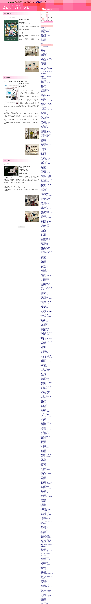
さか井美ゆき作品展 (44, 530)
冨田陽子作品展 (43, 260)
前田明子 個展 (43, 458)
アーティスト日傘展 (44, 492)
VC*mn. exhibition (44, 324)
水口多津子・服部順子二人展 (46, 173)
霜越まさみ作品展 (44, 326)
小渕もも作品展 (43, 54)
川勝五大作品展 (43, 379)
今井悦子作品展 (43, 406)
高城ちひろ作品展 (44, 53)
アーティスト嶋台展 (44, 114)
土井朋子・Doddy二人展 (45, 35)
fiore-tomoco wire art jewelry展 (46, 197)
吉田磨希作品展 (43, 440)
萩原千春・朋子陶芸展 (45, 557)
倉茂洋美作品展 (43, 166)
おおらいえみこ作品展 (45, 117)
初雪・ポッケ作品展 (44, 352)
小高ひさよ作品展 (44, 27)
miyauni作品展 (43, 420)
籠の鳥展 (42, 86)
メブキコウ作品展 (44, 281)
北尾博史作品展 (43, 216)
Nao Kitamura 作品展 (45, 92)
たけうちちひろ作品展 (45, 226)
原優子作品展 (43, 39)
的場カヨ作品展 (43, 397)
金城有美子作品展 (44, 599)
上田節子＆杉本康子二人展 (46, 184)
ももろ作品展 (43, 60)
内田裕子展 (43, 32)
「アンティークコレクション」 (46, 593)
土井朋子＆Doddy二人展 (45, 238)
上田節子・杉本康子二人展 (46, 103)
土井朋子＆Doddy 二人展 (45, 158)
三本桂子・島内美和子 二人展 (46, 341)
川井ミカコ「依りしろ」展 (46, 275)
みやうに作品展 (43, 245)
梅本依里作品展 (43, 445)
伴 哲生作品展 (43, 342)
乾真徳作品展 (43, 500)
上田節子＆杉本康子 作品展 (46, 298)
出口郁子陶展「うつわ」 (45, 392)
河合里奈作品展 (43, 329)
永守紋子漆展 (43, 225)
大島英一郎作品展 (44, 140)
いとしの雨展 (43, 94)
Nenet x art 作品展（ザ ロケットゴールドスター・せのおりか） (46, 588)
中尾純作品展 (43, 233)
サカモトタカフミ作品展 (45, 131)
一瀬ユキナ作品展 (44, 405)
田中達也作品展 (43, 451)
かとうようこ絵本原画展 (45, 469)
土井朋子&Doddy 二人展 (45, 122)
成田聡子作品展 (43, 91)
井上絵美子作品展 (44, 371)
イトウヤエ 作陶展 (44, 307)
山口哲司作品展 (43, 495)
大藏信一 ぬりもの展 (45, 356)
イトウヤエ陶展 (43, 64)
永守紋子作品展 (43, 63)
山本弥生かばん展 (44, 360)
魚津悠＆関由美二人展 (45, 284)
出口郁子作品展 (43, 285)
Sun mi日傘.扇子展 (44, 581)
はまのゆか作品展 (44, 182)
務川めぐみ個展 (43, 499)
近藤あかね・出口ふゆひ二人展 (46, 251)
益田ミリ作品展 (43, 442)
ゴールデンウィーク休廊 (45, 541)
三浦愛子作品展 (43, 261)
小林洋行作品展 (43, 293)
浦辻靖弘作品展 (43, 65)
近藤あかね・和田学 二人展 (46, 175)
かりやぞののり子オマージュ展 (46, 509)
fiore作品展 (43, 236)
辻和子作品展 (43, 523)
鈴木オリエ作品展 (44, 395)
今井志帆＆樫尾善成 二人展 (46, 357)
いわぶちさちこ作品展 (45, 334)
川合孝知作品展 (43, 74)
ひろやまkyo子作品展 (45, 278)
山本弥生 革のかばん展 (45, 584)
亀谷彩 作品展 (43, 582)
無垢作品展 (43, 56)
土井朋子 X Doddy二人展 (46, 396)
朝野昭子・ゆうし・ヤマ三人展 (46, 163)
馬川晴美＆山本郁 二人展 (46, 301)
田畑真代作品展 (43, 34)
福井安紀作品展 (43, 504)
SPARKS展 (43, 145)
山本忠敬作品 (43, 359)
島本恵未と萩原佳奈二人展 (46, 488)
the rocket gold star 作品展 (45, 239)
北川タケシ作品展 (44, 374)
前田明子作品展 (43, 320)
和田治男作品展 (43, 373)
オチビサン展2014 (44, 528)
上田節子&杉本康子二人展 (46, 144)
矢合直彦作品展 (43, 207)
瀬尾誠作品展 (43, 240)
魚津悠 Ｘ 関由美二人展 (46, 456)
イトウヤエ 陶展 (44, 108)
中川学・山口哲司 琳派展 (46, 473)
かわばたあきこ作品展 (45, 218)
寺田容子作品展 (43, 476)
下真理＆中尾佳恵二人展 (45, 559)
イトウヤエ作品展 (44, 149)
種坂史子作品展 (43, 377)
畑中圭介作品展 (43, 339)
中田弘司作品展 (43, 526)
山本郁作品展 (43, 168)
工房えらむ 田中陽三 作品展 (46, 29)
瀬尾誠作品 (43, 503)
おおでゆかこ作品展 (44, 164)
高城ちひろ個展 (43, 113)
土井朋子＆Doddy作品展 (45, 198)
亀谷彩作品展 (43, 427)
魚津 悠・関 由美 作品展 (46, 332)
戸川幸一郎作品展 (44, 51)
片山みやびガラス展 (44, 431)
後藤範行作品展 (43, 167)
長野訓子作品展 (43, 139)
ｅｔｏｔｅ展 (43, 569)
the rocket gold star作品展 (45, 328)
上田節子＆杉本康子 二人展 (46, 382)
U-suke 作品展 (43, 459)
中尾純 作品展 (43, 191)
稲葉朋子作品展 (43, 296)
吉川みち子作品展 (44, 190)
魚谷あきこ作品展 (44, 81)
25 (46, 20)
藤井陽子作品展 (43, 272)
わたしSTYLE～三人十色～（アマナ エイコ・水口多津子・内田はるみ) (47, 288)
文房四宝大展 (43, 505)
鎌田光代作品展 (43, 85)
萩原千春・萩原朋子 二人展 (46, 179)
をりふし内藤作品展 (44, 393)
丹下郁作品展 (43, 36)
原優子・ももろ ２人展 (45, 401)
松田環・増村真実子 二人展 (46, 482)
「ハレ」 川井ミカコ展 (45, 512)
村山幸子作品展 (43, 83)
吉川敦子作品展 (43, 62)
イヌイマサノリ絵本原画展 (46, 467)
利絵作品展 (43, 319)
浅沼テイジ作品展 (44, 506)
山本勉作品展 (43, 452)
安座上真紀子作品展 (44, 136)
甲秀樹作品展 (43, 434)
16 (43, 18)
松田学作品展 (43, 460)
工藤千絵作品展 (43, 87)
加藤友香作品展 (43, 572)
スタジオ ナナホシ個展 (45, 271)
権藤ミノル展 (43, 153)
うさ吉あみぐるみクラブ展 (46, 595)
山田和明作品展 (43, 402)
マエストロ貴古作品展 (45, 135)
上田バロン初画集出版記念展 (46, 353)
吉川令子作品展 (43, 38)
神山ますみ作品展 (44, 55)
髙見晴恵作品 (43, 364)
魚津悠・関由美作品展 (45, 370)
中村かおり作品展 (44, 126)
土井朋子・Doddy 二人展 (45, 82)
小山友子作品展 (43, 449)
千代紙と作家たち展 (44, 127)
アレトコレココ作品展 (45, 224)
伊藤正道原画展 (43, 231)
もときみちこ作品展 (44, 244)
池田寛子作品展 (43, 50)
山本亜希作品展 (43, 350)
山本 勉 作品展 (44, 362)
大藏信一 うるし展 (44, 527)
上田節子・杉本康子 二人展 (46, 59)
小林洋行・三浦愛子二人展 (46, 217)
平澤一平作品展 (43, 468)
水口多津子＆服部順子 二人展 (46, 208)
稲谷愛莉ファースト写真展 (46, 176)
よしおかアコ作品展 (44, 297)
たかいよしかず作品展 (45, 447)
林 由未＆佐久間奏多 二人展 (46, 195)
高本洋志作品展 (43, 585)
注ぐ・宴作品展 (43, 594)
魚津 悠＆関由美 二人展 (46, 416)
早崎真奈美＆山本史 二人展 (46, 550)
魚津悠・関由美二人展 (45, 90)
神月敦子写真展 (43, 580)
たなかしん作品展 (44, 568)
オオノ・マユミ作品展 (45, 380)
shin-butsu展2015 (44, 510)
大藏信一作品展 (43, 80)
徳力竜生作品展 (43, 409)
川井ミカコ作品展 (44, 73)
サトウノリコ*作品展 (45, 119)
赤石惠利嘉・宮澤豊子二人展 (46, 58)
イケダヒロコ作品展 (44, 562)
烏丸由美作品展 (43, 40)
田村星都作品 (43, 450)
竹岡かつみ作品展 (44, 154)
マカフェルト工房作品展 (45, 369)
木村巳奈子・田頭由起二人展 (46, 212)
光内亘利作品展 (43, 270)
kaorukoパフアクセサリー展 (46, 429)
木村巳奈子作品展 (44, 368)
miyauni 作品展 (44, 366)
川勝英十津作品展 (44, 546)
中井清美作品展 (43, 276)
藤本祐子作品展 (43, 558)
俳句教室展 (43, 185)
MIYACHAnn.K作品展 (45, 31)
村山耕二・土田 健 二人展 (45, 266)
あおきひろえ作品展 (44, 603)
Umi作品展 (43, 479)
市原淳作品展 (43, 428)
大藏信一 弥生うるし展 (45, 465)
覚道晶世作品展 (43, 600)
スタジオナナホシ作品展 (45, 95)
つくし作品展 (43, 517)
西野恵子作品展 (43, 487)
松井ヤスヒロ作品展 (44, 551)
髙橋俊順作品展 (43, 257)
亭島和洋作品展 (43, 571)
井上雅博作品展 (43, 463)
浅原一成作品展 (43, 112)
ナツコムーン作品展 (44, 515)
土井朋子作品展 (43, 477)
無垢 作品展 (43, 98)
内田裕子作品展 (43, 146)
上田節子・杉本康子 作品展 (46, 338)
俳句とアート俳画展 (44, 67)
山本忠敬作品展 (43, 508)
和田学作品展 (43, 170)
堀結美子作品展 (43, 494)
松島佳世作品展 (43, 375)
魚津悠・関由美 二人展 (45, 172)
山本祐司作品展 (43, 310)
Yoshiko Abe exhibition (44, 193)
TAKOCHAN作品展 (44, 46)
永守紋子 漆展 (43, 424)
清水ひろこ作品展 (44, 96)
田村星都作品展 (43, 383)
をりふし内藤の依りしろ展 (46, 316)
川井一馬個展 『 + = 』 (45, 388)
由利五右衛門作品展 (44, 89)
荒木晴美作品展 (43, 204)
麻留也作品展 (43, 258)
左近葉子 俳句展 (44, 351)
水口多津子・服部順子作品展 (46, 128)
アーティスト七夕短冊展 (45, 411)
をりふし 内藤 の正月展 (45, 433)
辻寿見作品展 (43, 30)
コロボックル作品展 (44, 199)
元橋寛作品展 (43, 407)
